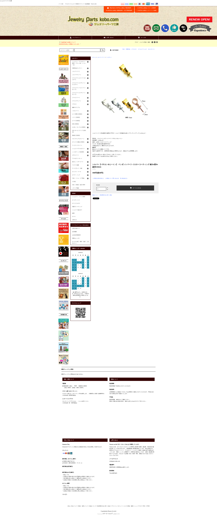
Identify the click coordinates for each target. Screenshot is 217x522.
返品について (95, 195)
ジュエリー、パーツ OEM (78, 196)
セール (74, 216)
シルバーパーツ (101, 57)
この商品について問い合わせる (112, 178)
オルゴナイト (151, 49)
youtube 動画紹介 (76, 235)
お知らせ (74, 219)
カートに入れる (137, 188)
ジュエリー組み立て (77, 210)
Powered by (99, 513)
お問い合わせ (110, 37)
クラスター (134, 49)
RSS (144, 506)
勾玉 (123, 49)
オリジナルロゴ (76, 203)
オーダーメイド (76, 200)
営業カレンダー (76, 238)
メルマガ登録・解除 (144, 42)
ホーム (94, 57)
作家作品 (128, 49)
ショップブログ (138, 506)
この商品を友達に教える (98, 178)
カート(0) (143, 37)
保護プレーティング (77, 206)
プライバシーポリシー (116, 506)
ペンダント (109, 57)
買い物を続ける (123, 178)
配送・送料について (83, 506)
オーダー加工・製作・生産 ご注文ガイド (80, 242)
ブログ (136, 42)
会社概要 (74, 231)
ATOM (148, 506)
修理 (73, 213)
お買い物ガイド (76, 228)
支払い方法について (72, 506)
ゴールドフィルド (142, 49)
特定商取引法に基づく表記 (106, 195)
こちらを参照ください (83, 401)
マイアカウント (76, 37)
